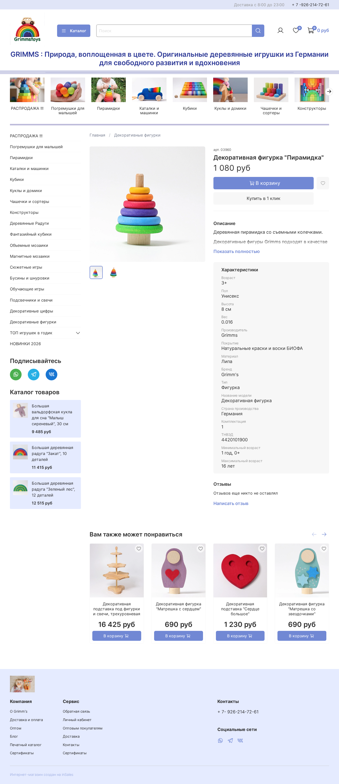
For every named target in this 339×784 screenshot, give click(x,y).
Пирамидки (108, 108)
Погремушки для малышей (67, 110)
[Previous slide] (97, 204)
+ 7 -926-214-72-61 (310, 4)
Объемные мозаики (29, 245)
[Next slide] (197, 204)
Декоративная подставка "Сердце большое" (240, 608)
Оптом (15, 728)
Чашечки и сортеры (271, 110)
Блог (14, 736)
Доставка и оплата (26, 720)
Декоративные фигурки (137, 135)
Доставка (71, 736)
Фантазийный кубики (31, 234)
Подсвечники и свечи (31, 300)
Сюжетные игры (26, 267)
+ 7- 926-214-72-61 (238, 711)
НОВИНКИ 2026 (25, 343)
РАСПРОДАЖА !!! (27, 108)
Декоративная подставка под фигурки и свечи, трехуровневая (116, 608)
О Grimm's (19, 711)
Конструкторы (312, 108)
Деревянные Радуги (29, 223)
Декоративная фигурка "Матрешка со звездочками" (302, 608)
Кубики (190, 108)
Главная (97, 135)
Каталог (78, 30)
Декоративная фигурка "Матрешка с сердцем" (178, 606)
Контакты (71, 745)
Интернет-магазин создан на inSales (41, 774)
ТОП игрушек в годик (31, 332)
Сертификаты (22, 753)
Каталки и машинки (149, 110)
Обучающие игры (27, 288)
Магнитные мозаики (30, 256)
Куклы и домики (230, 108)
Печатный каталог (26, 745)
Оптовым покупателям (82, 728)
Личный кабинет (77, 720)
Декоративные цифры (31, 310)
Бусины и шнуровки (29, 278)
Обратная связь (76, 711)
